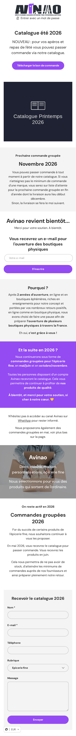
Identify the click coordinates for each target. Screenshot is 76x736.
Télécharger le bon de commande (38, 65)
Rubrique (13, 660)
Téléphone (13, 642)
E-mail (11, 625)
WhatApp (24, 421)
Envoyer (38, 719)
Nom (10, 607)
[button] (12, 729)
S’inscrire (38, 269)
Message (12, 678)
